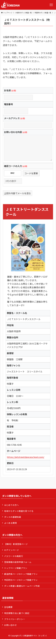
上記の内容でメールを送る (17, 193)
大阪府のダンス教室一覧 (23, 12)
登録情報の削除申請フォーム (17, 562)
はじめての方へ (11, 504)
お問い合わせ (10, 625)
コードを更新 (31, 173)
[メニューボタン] (51, 5)
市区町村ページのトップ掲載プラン (21, 579)
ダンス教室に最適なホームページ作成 (22, 585)
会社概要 (8, 606)
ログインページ (11, 549)
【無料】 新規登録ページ (16, 544)
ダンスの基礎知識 (12, 516)
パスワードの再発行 (13, 556)
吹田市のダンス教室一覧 (43, 12)
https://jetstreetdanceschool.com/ (25, 457)
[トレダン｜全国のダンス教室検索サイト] (10, 5)
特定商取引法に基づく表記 (16, 613)
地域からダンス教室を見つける (18, 510)
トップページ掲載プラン (15, 567)
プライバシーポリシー (14, 619)
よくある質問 (10, 522)
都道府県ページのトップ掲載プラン (21, 573)
